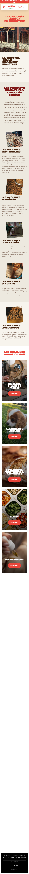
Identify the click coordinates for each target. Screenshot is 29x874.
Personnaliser (14, 869)
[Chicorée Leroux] (11, 7)
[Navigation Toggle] (4, 7)
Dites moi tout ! (14, 393)
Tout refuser (14, 865)
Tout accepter (14, 861)
